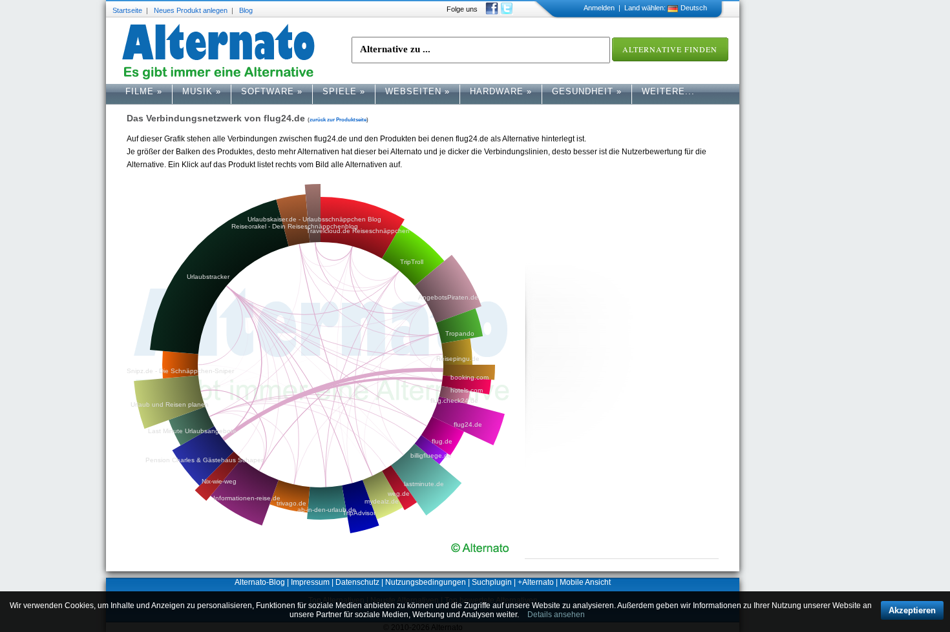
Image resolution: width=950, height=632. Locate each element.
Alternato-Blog (260, 582)
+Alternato (536, 582)
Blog (246, 10)
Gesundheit (587, 91)
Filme (143, 91)
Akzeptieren (912, 610)
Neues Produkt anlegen (190, 10)
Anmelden (599, 8)
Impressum (310, 582)
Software (271, 91)
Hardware (501, 91)
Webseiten (417, 91)
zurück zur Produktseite (338, 119)
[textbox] (481, 50)
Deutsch (694, 8)
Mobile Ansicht (585, 582)
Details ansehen (556, 614)
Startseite (127, 10)
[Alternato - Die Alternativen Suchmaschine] (218, 52)
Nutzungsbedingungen (425, 582)
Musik (201, 91)
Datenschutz (357, 582)
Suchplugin (492, 582)
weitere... (668, 91)
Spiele (343, 91)
